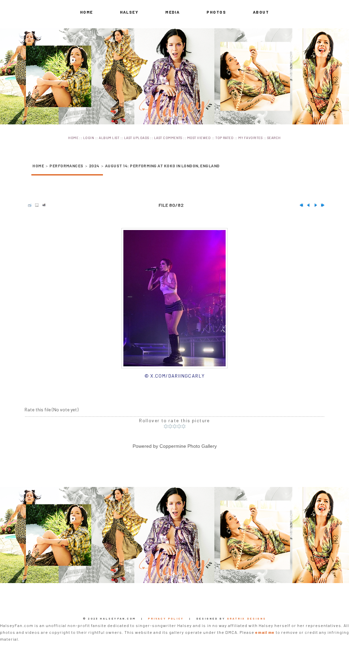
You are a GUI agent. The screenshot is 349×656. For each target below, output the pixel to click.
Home (86, 12)
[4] (179, 426)
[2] (170, 426)
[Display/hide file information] (35, 205)
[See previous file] (306, 205)
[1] (166, 426)
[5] (183, 426)
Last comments (168, 138)
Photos (216, 12)
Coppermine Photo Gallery (188, 446)
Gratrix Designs (246, 618)
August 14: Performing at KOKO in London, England (162, 165)
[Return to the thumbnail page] (28, 205)
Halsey (129, 12)
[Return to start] (299, 205)
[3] (174, 426)
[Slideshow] (42, 205)
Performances (66, 165)
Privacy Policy (166, 618)
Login (88, 138)
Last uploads (136, 138)
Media (172, 12)
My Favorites (250, 138)
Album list (109, 138)
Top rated (224, 138)
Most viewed (199, 138)
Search (274, 138)
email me (265, 632)
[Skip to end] (321, 205)
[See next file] (313, 205)
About (261, 12)
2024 (94, 165)
